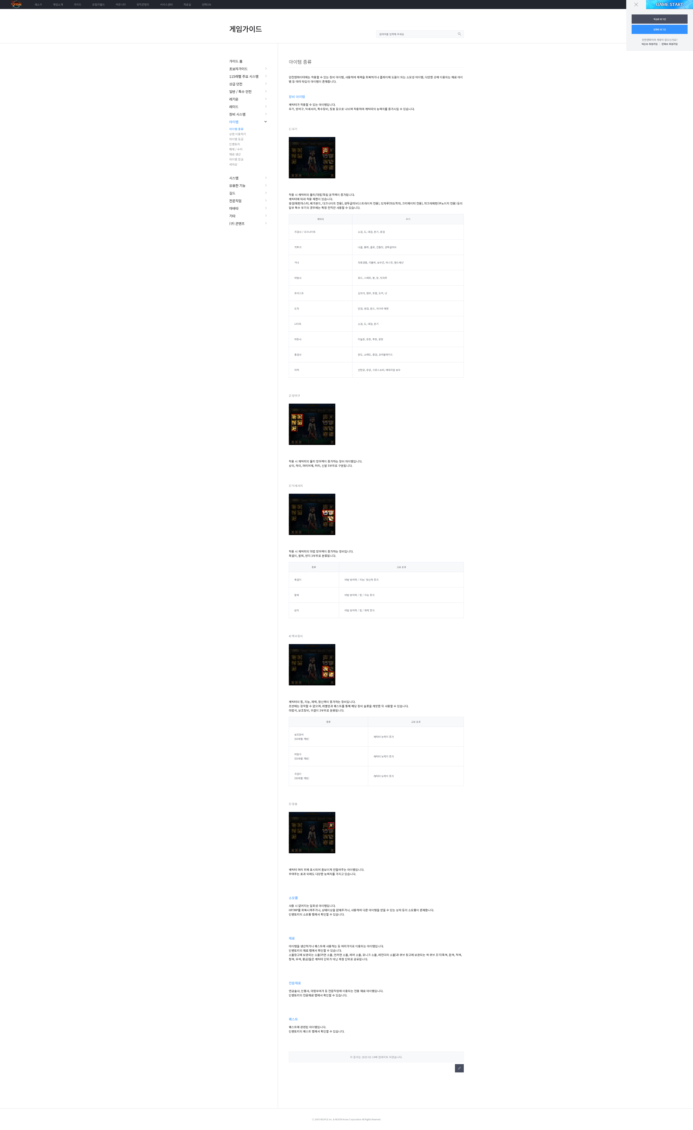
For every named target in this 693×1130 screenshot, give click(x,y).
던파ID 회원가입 (670, 44)
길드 (232, 193)
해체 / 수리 (236, 149)
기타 (232, 215)
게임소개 (58, 4)
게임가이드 (245, 28)
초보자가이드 (238, 68)
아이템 (233, 121)
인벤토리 (234, 144)
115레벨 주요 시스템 (243, 76)
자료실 (187, 4)
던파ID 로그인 (659, 29)
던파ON (206, 4)
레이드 (233, 106)
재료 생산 (235, 154)
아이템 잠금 (236, 159)
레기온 (233, 99)
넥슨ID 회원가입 (650, 44)
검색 (459, 34)
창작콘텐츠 (143, 4)
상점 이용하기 (237, 134)
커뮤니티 (121, 4)
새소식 (38, 4)
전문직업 (235, 200)
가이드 (77, 4)
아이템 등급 (236, 139)
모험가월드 (98, 4)
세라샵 (233, 164)
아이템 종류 (236, 129)
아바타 (233, 208)
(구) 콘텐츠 (237, 223)
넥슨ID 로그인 (659, 19)
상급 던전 (235, 83)
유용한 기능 (237, 185)
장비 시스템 (237, 114)
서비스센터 (166, 4)
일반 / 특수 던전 (240, 91)
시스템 (233, 177)
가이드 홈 (235, 61)
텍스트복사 (459, 1068)
